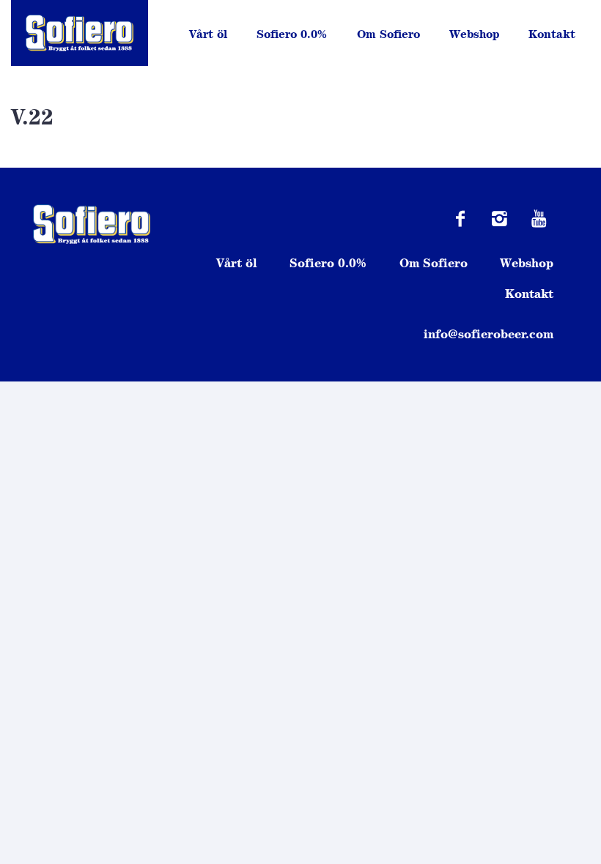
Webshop (474, 34)
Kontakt (551, 34)
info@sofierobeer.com (488, 334)
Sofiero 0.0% (292, 34)
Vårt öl (208, 34)
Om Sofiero (388, 34)
